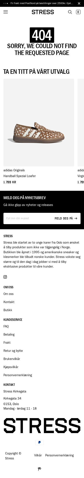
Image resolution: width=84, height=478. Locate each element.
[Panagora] (39, 468)
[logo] (43, 12)
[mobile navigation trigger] (8, 11)
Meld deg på (64, 218)
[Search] (70, 12)
